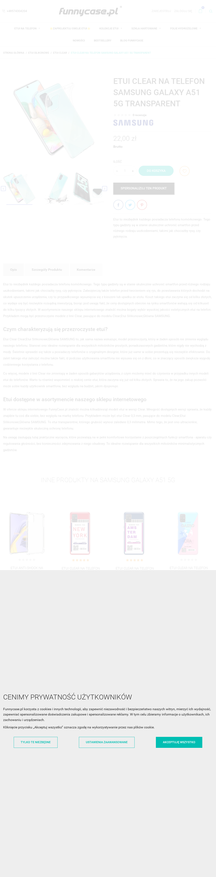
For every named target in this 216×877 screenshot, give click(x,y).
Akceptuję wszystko (179, 742)
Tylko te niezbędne (36, 742)
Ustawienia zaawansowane (107, 742)
